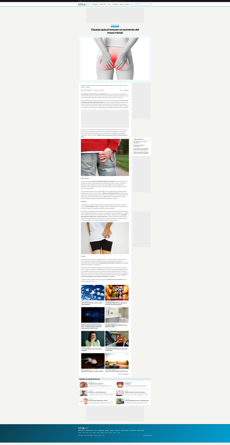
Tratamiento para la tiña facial (95, 383)
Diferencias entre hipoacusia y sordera (97, 400)
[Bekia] (80, 1)
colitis (83, 181)
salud (106, 432)
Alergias (122, 4)
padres (94, 432)
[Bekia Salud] (84, 4)
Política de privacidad (88, 435)
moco (89, 107)
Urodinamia (127, 383)
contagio (107, 218)
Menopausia (115, 4)
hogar (114, 432)
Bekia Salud (113, 24)
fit (116, 432)
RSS (103, 435)
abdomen (88, 269)
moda (83, 432)
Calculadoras (133, 430)
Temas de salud (140, 430)
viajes (119, 432)
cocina (90, 432)
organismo (120, 97)
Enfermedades (95, 4)
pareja (98, 432)
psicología (110, 432)
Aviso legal (80, 435)
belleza (87, 432)
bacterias (83, 206)
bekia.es (80, 432)
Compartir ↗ (126, 90)
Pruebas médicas (129, 382)
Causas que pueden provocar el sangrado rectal (136, 400)
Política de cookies (98, 435)
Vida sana (133, 4)
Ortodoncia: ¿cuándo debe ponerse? (97, 392)
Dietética (127, 4)
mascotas (102, 432)
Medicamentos (103, 4)
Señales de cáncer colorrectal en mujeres (135, 392)
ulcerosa (95, 194)
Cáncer (109, 4)
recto (107, 259)
